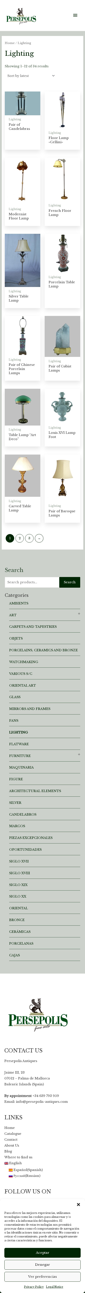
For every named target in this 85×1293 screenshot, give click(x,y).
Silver (15, 803)
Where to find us (18, 1157)
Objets (16, 638)
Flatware (19, 744)
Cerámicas (20, 932)
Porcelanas (21, 943)
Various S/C (20, 674)
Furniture (20, 756)
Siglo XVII (19, 861)
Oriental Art (22, 685)
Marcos (17, 826)
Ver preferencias (42, 1276)
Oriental (18, 908)
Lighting (18, 732)
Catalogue (12, 1134)
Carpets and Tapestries (33, 627)
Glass (14, 697)
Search (70, 582)
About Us (11, 1145)
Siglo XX (17, 896)
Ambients (18, 603)
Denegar (42, 1264)
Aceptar (42, 1253)
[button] (78, 1204)
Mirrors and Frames (29, 709)
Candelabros (22, 814)
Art (13, 615)
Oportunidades (25, 850)
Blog (8, 1151)
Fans (13, 721)
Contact (10, 1140)
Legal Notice (54, 1286)
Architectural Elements (35, 791)
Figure (16, 779)
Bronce (17, 920)
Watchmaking (23, 662)
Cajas (14, 955)
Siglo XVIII (19, 873)
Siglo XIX (18, 885)
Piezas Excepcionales (31, 838)
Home (10, 43)
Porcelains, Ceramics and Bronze (43, 650)
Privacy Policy (34, 1286)
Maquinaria (21, 767)
